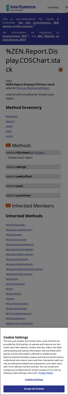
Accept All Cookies (34, 388)
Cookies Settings (34, 379)
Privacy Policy (45, 373)
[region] (34, 361)
